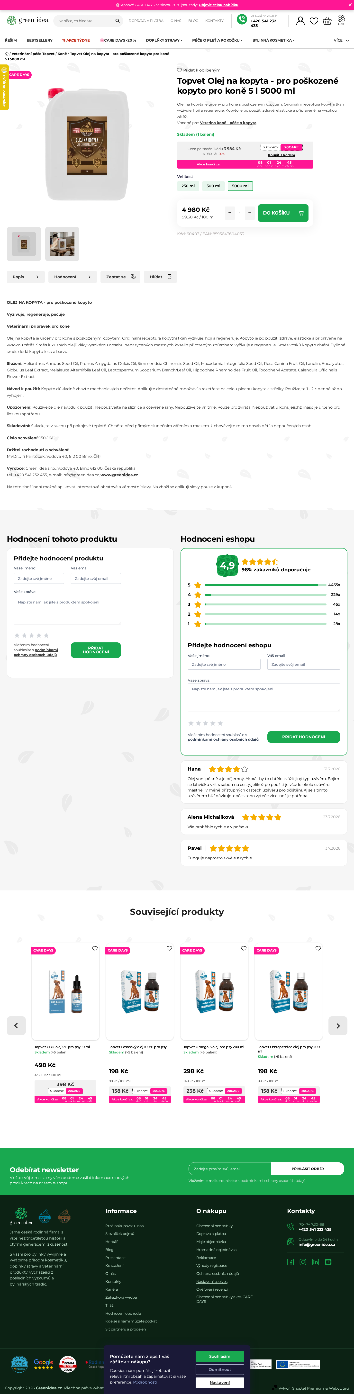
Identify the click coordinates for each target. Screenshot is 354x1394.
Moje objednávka (211, 1241)
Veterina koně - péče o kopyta (228, 122)
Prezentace (115, 1257)
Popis (18, 277)
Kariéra (111, 1289)
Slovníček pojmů (119, 1233)
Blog (193, 20)
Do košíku (276, 213)
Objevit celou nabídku (218, 5)
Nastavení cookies (211, 1281)
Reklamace (206, 1257)
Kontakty (214, 20)
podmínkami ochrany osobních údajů (223, 739)
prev (16, 1025)
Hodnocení (65, 277)
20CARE (291, 147)
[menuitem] (13, 40)
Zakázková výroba (121, 1297)
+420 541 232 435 (263, 23)
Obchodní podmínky (214, 1225)
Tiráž (109, 1305)
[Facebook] (290, 1262)
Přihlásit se (307, 1168)
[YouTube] (328, 1262)
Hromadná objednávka (216, 1249)
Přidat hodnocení (96, 650)
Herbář (111, 1241)
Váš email (80, 568)
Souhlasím (219, 1356)
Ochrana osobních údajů (217, 1273)
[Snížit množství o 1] (230, 213)
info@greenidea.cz (317, 1244)
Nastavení (220, 1382)
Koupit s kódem (281, 155)
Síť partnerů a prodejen (125, 1329)
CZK (341, 24)
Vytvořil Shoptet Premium (301, 1388)
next (337, 1025)
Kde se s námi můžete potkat (131, 1321)
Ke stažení (114, 1265)
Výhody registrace (211, 1265)
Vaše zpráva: (25, 592)
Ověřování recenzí (212, 1289)
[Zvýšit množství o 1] (250, 213)
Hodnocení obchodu (123, 1313)
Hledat (117, 21)
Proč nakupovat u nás (124, 1225)
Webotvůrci (339, 1388)
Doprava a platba (146, 20)
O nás (176, 20)
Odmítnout (220, 1369)
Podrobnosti (145, 1382)
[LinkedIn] (315, 1262)
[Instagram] (303, 1262)
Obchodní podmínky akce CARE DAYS (224, 1299)
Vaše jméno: (25, 568)
